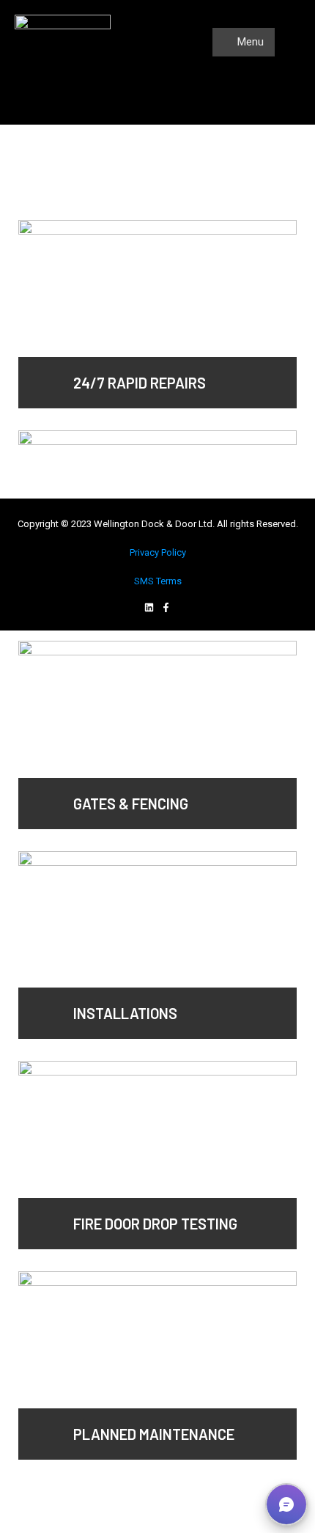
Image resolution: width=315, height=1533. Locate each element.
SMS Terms (158, 581)
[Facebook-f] (166, 607)
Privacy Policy (158, 552)
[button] (286, 1504)
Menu (249, 41)
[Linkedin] (149, 607)
